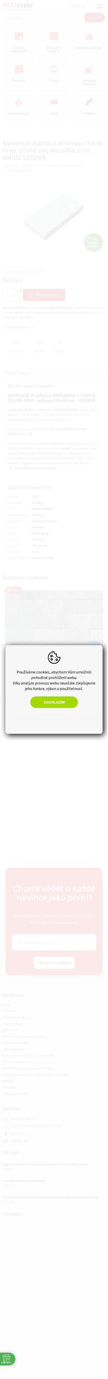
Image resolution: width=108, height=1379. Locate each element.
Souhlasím (52, 702)
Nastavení (52, 718)
